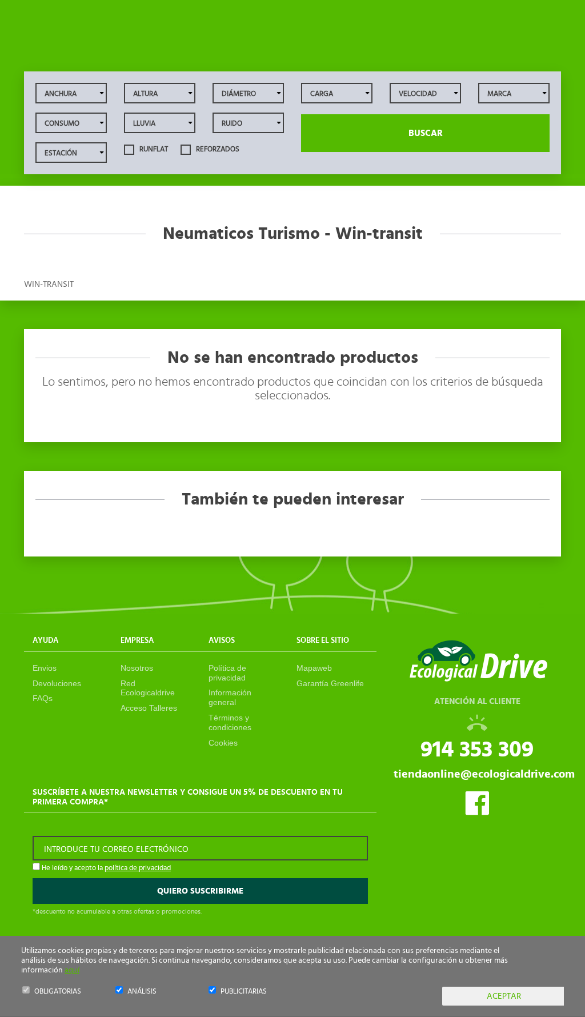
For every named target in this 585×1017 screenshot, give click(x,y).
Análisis (142, 991)
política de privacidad (138, 868)
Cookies (223, 742)
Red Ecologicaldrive (148, 688)
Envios (45, 667)
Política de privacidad (227, 672)
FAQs (43, 698)
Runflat (153, 149)
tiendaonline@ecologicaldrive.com (484, 774)
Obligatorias (57, 991)
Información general (230, 697)
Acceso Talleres (149, 707)
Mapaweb (314, 667)
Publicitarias (244, 991)
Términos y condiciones (230, 722)
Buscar (425, 133)
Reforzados (216, 149)
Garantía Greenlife (330, 683)
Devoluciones (57, 683)
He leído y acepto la (105, 868)
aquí (72, 970)
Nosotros (137, 667)
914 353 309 (477, 749)
